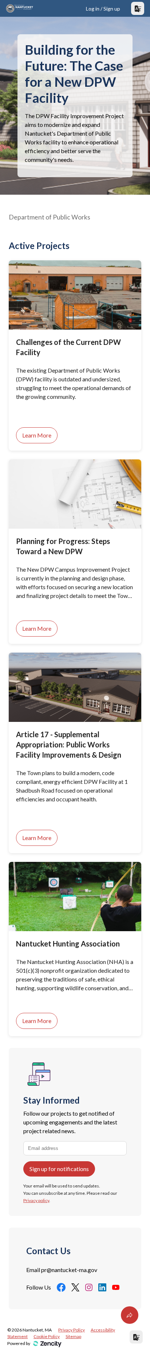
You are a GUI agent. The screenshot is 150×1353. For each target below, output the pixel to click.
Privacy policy (36, 1200)
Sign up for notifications (59, 1168)
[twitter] (75, 1287)
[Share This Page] (129, 1315)
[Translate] (137, 8)
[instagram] (88, 1287)
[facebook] (61, 1287)
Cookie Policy (46, 1336)
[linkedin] (102, 1287)
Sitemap (73, 1336)
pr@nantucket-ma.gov (69, 1269)
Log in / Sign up (103, 8)
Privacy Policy (71, 1330)
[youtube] (115, 1287)
